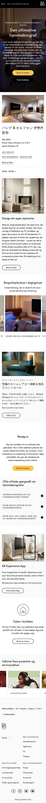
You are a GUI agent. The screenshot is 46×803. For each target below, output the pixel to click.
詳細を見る (13, 416)
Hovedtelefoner (33, 741)
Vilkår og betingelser (12, 783)
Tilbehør (33, 756)
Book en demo (25, 73)
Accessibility (12, 778)
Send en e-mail (26, 157)
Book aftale (13, 268)
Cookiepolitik (12, 773)
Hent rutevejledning (10, 157)
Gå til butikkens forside (18, 4)
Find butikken (25, 80)
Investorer (33, 778)
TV (33, 751)
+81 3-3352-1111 (8, 152)
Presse (33, 768)
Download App (15, 591)
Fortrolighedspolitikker (12, 768)
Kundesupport (33, 783)
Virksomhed (33, 773)
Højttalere (33, 746)
